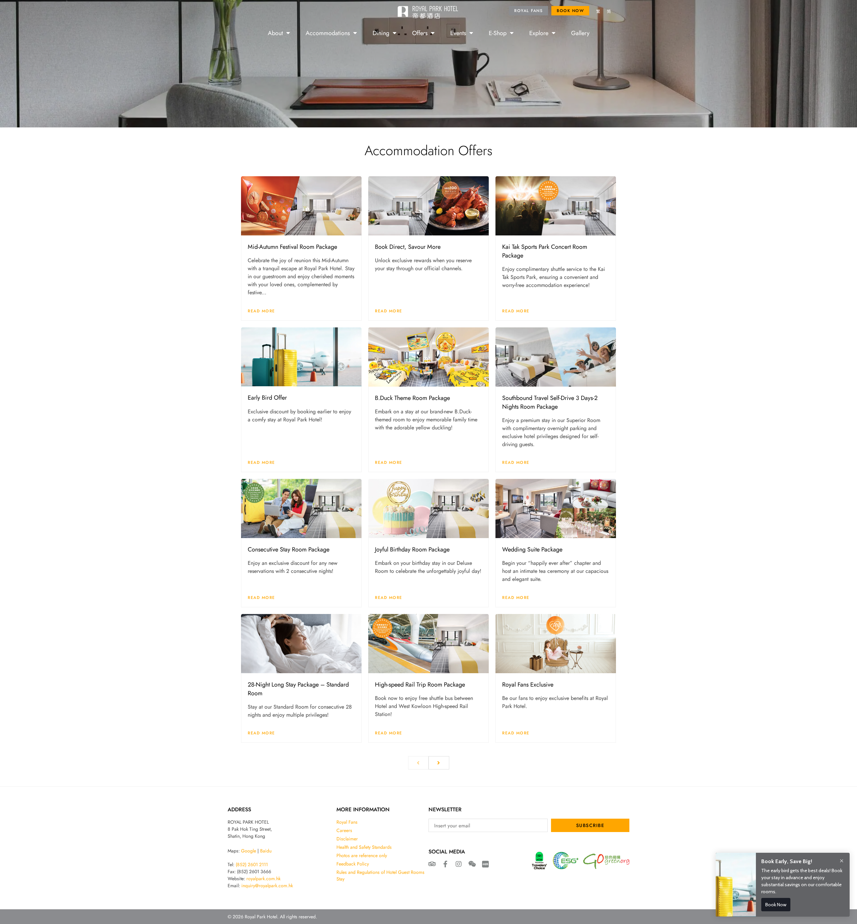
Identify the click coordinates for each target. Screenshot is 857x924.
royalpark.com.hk (263, 878)
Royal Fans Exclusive (527, 684)
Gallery (580, 33)
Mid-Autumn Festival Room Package (292, 246)
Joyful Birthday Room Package (412, 549)
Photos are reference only (361, 855)
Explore (538, 33)
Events (458, 33)
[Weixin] (472, 864)
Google (248, 850)
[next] (438, 762)
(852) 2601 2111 (252, 864)
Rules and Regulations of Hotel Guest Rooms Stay (380, 875)
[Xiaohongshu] (485, 864)
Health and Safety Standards (364, 847)
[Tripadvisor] (431, 864)
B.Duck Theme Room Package (412, 398)
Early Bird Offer (267, 397)
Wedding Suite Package (532, 549)
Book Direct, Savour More (408, 246)
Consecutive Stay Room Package (288, 549)
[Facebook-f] (445, 864)
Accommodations (328, 33)
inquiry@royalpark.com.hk (267, 885)
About (275, 33)
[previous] (418, 762)
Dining (381, 33)
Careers (344, 830)
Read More (261, 311)
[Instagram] (458, 864)
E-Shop (498, 33)
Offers (419, 33)
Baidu (265, 850)
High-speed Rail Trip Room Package (420, 684)
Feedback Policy (352, 863)
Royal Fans (347, 822)
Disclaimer (347, 838)
